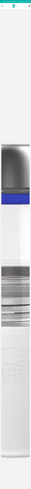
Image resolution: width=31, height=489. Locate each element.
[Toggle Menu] (2, 6)
